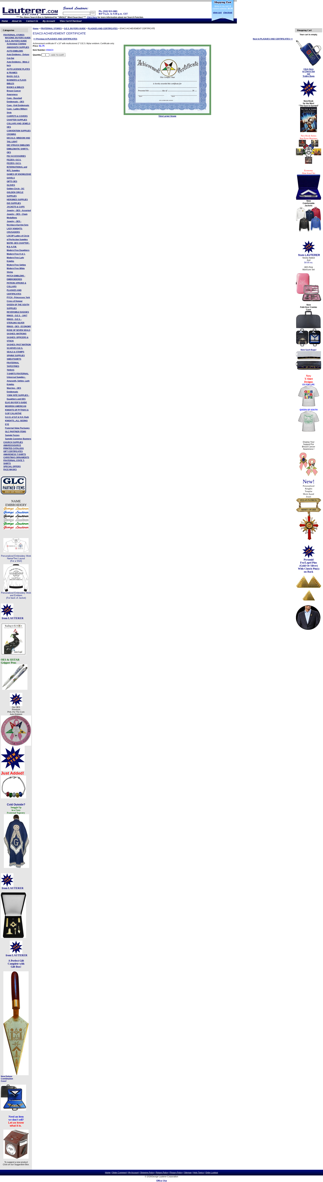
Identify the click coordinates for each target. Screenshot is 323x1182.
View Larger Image (167, 116)
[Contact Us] (32, 23)
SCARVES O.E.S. (15, 348)
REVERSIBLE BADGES (18, 312)
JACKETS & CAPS (16, 207)
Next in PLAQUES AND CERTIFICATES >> (273, 39)
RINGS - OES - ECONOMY (19, 326)
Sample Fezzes (12, 435)
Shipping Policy (147, 1172)
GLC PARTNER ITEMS (15, 431)
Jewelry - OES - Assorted (19, 210)
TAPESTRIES (13, 366)
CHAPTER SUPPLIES (17, 120)
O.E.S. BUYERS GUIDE (16, 41)
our (308, 74)
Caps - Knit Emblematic (18, 105)
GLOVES (11, 185)
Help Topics (198, 1172)
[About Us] (17, 23)
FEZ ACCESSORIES (16, 156)
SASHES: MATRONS (16, 334)
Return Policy (162, 1172)
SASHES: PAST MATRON (19, 344)
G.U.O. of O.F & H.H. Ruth (17, 417)
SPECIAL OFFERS (12, 466)
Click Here (92, 17)
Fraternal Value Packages (17, 428)
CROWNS (11, 134)
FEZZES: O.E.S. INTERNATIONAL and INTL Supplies (17, 167)
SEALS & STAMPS (15, 352)
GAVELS (11, 178)
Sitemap (188, 1172)
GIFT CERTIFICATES (13, 451)
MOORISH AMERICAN (15, 406)
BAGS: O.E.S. (13, 76)
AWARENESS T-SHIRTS (14, 454)
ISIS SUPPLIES (14, 203)
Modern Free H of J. (16, 254)
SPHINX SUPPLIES (16, 355)
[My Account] (48, 23)
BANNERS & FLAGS (16, 80)
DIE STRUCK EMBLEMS (18, 145)
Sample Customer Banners (18, 439)
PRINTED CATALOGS (13, 448)
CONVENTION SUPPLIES (19, 131)
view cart (217, 12)
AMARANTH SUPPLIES (18, 47)
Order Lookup (211, 1172)
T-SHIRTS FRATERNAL (18, 374)
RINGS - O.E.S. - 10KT (17, 315)
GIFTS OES (12, 181)
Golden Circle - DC (15, 189)
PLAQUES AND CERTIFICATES (103, 28)
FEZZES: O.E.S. (14, 160)
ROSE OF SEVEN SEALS (18, 330)
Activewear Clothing (16, 44)
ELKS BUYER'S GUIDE (16, 402)
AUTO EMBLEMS (15, 51)
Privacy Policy (176, 1172)
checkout (227, 12)
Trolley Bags (309, 76)
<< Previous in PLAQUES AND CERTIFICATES (55, 39)
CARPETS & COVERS (17, 116)
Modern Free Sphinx (16, 265)
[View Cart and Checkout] (70, 23)
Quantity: (37, 55)
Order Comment (119, 1172)
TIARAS (10, 370)
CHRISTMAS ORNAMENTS (16, 457)
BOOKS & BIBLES (15, 87)
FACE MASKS (10, 469)
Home (36, 28)
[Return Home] (5, 23)
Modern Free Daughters (18, 250)
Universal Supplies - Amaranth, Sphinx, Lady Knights (18, 381)
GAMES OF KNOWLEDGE (19, 174)
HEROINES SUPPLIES (17, 199)
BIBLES (10, 83)
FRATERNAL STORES (13, 35)
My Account (133, 1172)
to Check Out (308, 71)
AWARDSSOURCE (12, 445)
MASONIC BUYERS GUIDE (18, 38)
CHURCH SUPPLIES (13, 442)
